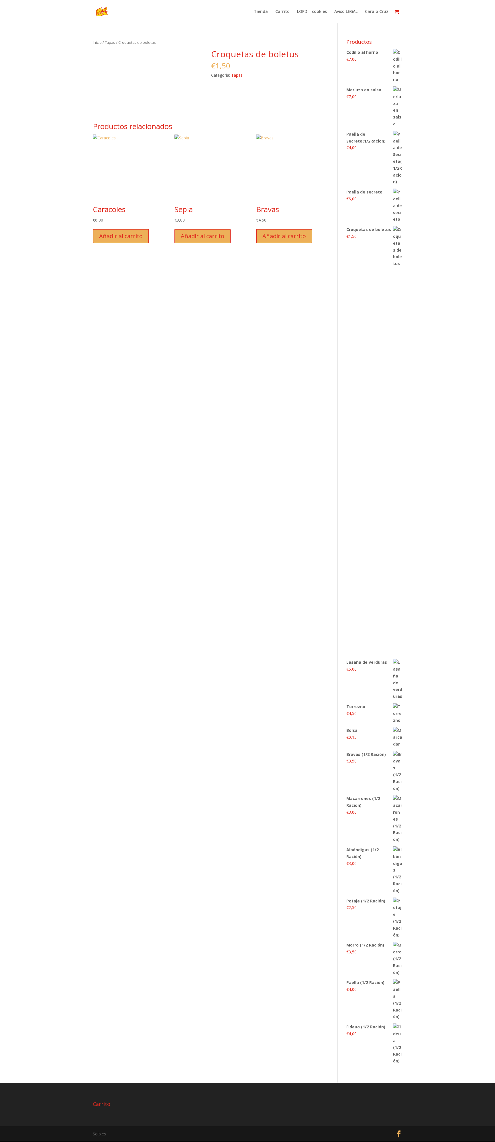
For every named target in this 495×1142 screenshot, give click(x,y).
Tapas (110, 42)
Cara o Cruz (376, 11)
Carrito (282, 11)
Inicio (97, 42)
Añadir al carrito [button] (121, 236)
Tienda (261, 11)
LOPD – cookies (312, 11)
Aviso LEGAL (346, 11)
